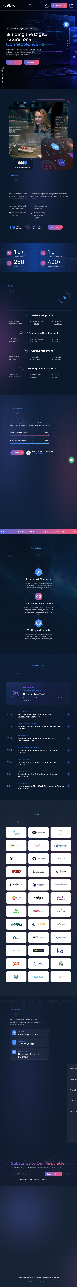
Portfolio (11, 1258)
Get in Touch (57, 5)
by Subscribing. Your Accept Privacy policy (31, 1179)
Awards (10, 1254)
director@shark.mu (28, 1034)
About (10, 1246)
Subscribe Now (52, 1174)
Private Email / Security (49, 1258)
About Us (16, 453)
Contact (11, 1266)
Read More (30, 62)
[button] (69, 42)
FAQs (10, 1262)
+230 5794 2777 (37, 228)
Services (11, 1250)
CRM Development (42, 351)
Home (10, 1242)
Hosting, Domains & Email (42, 368)
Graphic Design (47, 1267)
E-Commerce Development (42, 333)
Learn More (54, 227)
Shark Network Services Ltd (38, 1277)
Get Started (12, 62)
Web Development (42, 315)
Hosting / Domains (48, 1263)
